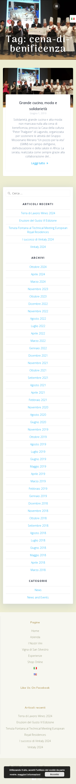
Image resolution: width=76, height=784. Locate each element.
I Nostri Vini (35, 643)
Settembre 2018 (38, 525)
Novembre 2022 (38, 311)
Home (35, 631)
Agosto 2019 (38, 444)
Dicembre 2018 (38, 503)
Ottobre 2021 (38, 370)
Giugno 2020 (38, 422)
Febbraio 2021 (38, 400)
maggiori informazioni (29, 774)
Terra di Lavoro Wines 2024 (38, 213)
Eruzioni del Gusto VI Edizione (38, 220)
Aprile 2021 (38, 392)
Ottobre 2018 (38, 518)
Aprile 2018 (38, 562)
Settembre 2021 (38, 378)
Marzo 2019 (38, 481)
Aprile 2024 (38, 274)
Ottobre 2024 (38, 267)
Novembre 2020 (38, 407)
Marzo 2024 (38, 281)
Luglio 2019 (38, 451)
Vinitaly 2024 (38, 247)
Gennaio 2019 (38, 496)
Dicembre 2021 (38, 355)
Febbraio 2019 (38, 488)
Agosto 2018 (38, 533)
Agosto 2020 (38, 415)
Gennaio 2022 (38, 348)
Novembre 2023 (38, 289)
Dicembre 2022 (38, 304)
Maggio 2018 (38, 555)
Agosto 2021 (38, 385)
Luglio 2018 (38, 540)
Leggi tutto (38, 163)
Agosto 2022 (38, 318)
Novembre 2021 (38, 363)
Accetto (54, 774)
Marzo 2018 (38, 570)
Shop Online (35, 662)
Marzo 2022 (38, 341)
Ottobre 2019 (38, 437)
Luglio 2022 (38, 326)
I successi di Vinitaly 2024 (38, 239)
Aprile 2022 (38, 333)
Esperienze (35, 656)
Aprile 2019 (38, 474)
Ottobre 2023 (38, 296)
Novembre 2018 (38, 511)
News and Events (38, 597)
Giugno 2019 (38, 459)
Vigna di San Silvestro (35, 649)
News (38, 590)
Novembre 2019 (38, 429)
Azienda (35, 637)
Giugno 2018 (38, 548)
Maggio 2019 (38, 466)
